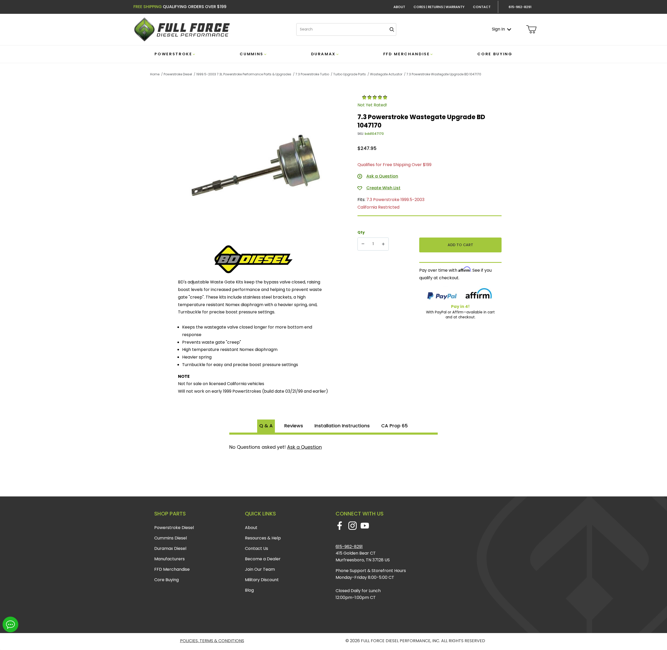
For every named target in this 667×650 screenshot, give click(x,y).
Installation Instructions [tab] (342, 425)
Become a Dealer (263, 559)
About (399, 6)
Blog (249, 590)
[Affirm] (478, 294)
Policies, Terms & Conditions (212, 641)
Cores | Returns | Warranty (439, 6)
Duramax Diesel (170, 548)
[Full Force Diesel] (181, 29)
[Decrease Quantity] (363, 244)
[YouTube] (365, 525)
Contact (482, 6)
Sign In (498, 29)
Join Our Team (260, 569)
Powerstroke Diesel (174, 528)
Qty (361, 232)
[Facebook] (340, 525)
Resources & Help (263, 538)
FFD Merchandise (172, 569)
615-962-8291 (349, 547)
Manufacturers (169, 559)
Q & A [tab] (266, 425)
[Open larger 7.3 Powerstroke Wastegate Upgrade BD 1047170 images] (256, 167)
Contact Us (256, 548)
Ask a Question (304, 447)
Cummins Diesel (170, 538)
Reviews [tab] (293, 425)
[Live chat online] (10, 624)
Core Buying (166, 580)
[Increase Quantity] (383, 244)
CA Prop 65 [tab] (394, 425)
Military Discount (262, 580)
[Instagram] (352, 525)
